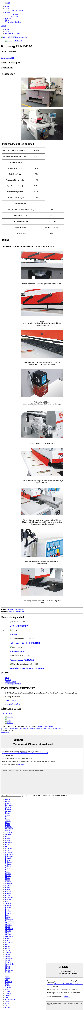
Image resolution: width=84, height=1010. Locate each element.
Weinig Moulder (34, 728)
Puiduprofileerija (46, 728)
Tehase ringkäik (10, 682)
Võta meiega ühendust (13, 22)
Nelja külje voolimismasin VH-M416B (27, 668)
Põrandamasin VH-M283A (18, 611)
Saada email (5, 732)
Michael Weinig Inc (15, 728)
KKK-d (8, 18)
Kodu (7, 6)
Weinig (25, 728)
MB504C (14, 634)
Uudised (8, 12)
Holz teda (4, 728)
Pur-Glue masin (17, 651)
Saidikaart (40, 726)
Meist (7, 20)
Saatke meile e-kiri (7, 58)
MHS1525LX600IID (19, 626)
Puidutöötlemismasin (17, 10)
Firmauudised (14, 14)
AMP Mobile (49, 726)
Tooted (7, 8)
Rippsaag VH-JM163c (16, 609)
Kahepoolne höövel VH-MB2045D (25, 643)
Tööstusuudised (15, 16)
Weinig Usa (57, 728)
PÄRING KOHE (7, 713)
